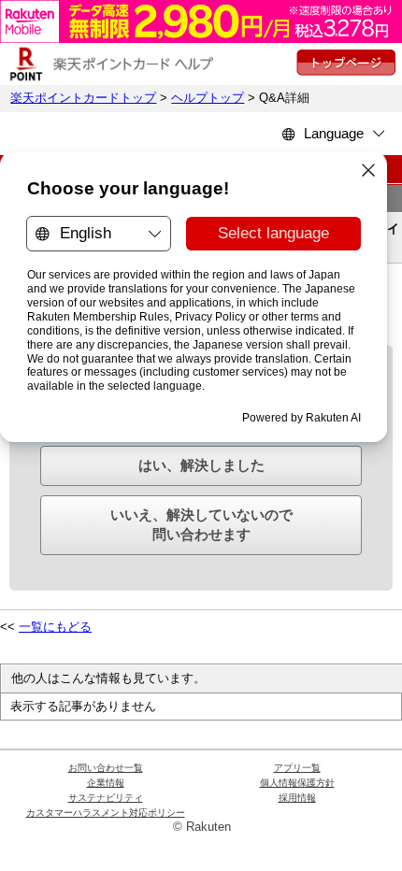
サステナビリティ (105, 797)
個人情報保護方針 (297, 783)
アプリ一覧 (297, 768)
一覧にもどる (55, 627)
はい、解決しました (201, 465)
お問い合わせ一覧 (105, 768)
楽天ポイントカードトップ (83, 98)
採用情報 (297, 797)
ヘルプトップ (207, 98)
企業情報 (105, 783)
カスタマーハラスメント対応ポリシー (105, 812)
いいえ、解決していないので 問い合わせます (201, 524)
